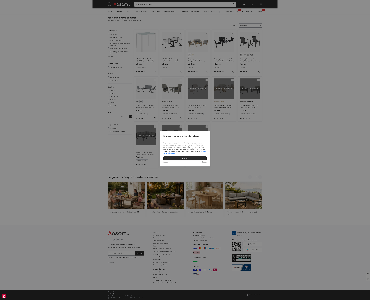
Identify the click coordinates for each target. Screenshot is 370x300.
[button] (4, 296)
